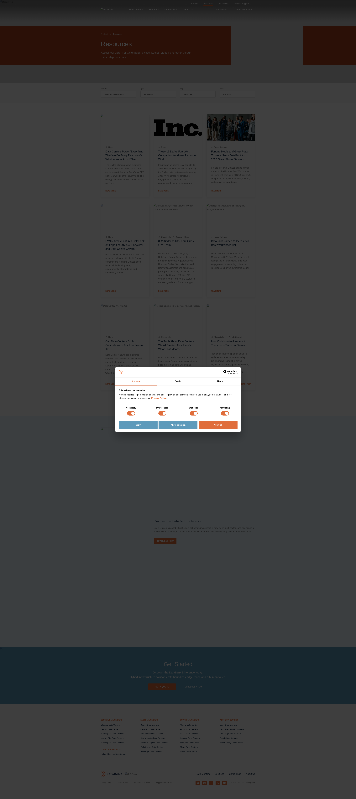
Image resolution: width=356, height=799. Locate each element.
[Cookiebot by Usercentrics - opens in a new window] (225, 372)
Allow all (218, 425)
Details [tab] (178, 381)
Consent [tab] (136, 381)
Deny (138, 425)
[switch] (162, 413)
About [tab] (220, 381)
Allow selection (178, 425)
